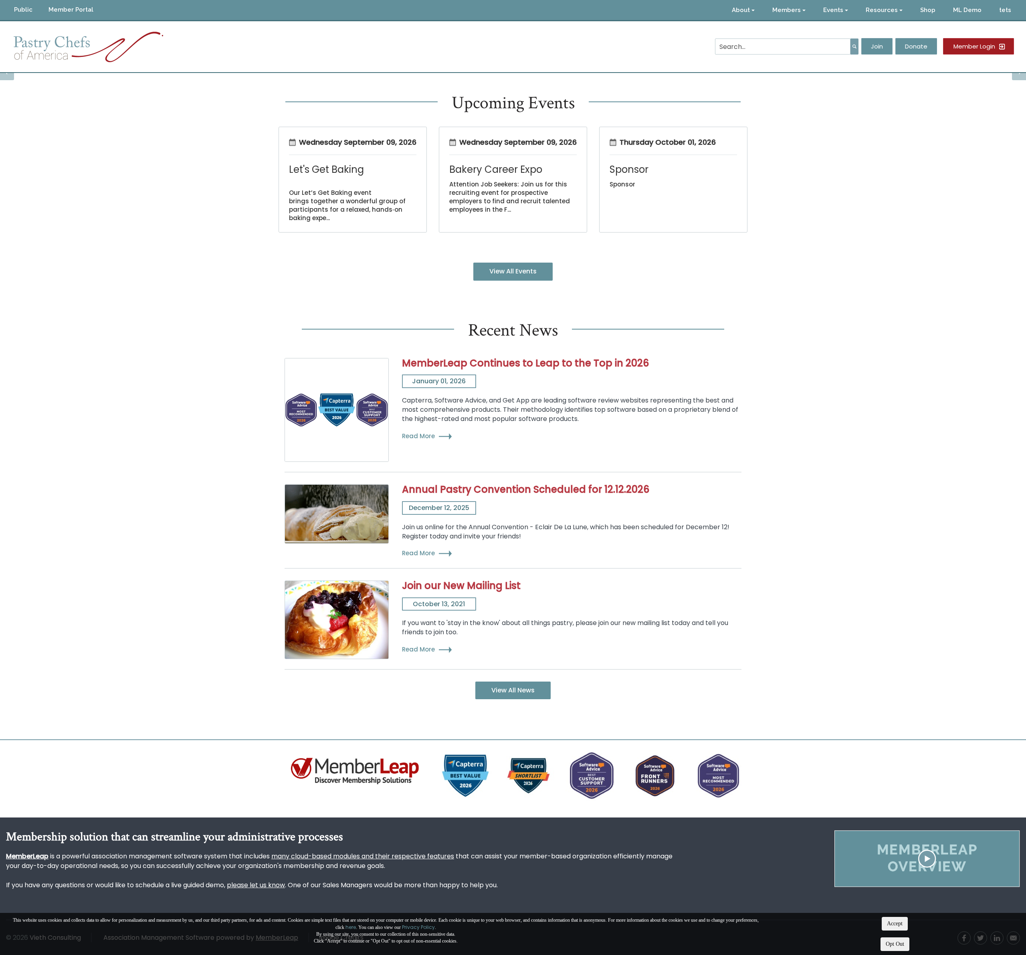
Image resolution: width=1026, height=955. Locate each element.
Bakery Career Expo (495, 169)
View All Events (513, 271)
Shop (927, 10)
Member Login (974, 46)
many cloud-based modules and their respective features (362, 856)
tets (1005, 10)
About (741, 10)
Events (833, 10)
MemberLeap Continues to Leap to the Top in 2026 (525, 363)
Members (786, 10)
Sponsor (629, 169)
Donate (916, 46)
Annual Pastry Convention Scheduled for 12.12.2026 (525, 489)
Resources (882, 10)
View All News (513, 690)
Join (877, 46)
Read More (418, 436)
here (350, 927)
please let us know (256, 885)
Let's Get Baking (326, 169)
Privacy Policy (418, 927)
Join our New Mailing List (461, 585)
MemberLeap (27, 856)
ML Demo (967, 10)
